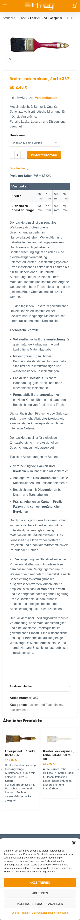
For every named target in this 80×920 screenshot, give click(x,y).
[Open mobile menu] (5, 6)
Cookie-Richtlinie (20, 912)
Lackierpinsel (19, 709)
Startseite (9, 18)
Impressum (63, 912)
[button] (74, 843)
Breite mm (17, 135)
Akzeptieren (40, 882)
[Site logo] (40, 5)
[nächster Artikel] (75, 18)
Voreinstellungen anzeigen (40, 903)
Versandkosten (46, 97)
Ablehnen (40, 893)
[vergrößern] (10, 59)
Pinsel (23, 18)
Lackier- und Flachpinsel (46, 18)
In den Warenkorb (44, 154)
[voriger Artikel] (67, 18)
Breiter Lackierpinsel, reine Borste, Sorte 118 (58, 755)
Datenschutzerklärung (43, 912)
